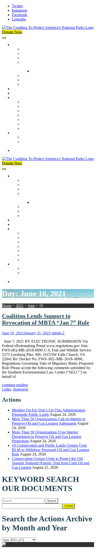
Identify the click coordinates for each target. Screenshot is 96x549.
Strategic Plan (32, 80)
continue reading (15, 385)
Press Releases (23, 93)
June (31, 306)
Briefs (26, 102)
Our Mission (21, 45)
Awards (28, 84)
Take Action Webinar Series (43, 115)
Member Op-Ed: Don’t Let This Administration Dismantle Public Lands (48, 412)
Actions (18, 89)
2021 (20, 306)
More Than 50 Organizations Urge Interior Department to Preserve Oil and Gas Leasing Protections (46, 436)
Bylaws (27, 75)
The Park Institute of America (44, 124)
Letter (6, 389)
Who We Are (32, 53)
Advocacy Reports (36, 111)
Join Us (18, 133)
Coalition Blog (33, 119)
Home (7, 306)
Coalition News (24, 97)
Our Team (29, 49)
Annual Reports (34, 106)
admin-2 (58, 333)
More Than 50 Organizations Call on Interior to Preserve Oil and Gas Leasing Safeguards (48, 421)
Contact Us (20, 150)
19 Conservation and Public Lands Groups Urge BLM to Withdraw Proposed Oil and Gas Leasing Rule (50, 449)
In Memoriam (32, 128)
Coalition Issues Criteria (40, 58)
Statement (20, 389)
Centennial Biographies (50, 71)
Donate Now (12, 32)
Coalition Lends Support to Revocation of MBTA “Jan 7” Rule (45, 319)
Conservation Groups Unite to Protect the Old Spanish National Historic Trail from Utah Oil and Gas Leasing (50, 462)
